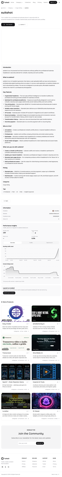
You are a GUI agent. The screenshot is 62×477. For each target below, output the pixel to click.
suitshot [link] (27, 8)
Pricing (40, 2)
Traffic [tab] (31, 242)
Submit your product (9, 293)
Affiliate (24, 466)
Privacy (55, 464)
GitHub (44, 461)
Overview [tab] (12, 242)
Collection (28, 2)
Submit (46, 2)
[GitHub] (2, 467)
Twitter (44, 464)
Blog (34, 2)
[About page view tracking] (7, 219)
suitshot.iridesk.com (54, 213)
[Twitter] (5, 467)
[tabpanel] (31, 262)
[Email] (8, 467)
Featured (34, 466)
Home (12, 2)
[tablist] (31, 242)
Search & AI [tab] (49, 242)
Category (18, 2)
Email (44, 466)
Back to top (54, 474)
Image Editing (18, 8)
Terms (54, 466)
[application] (31, 254)
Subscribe (39, 443)
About (54, 461)
